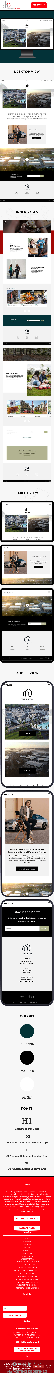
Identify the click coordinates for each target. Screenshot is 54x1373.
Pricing (27, 1247)
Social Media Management (27, 1276)
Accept (39, 1366)
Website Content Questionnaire (27, 1271)
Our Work (27, 1244)
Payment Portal (27, 1259)
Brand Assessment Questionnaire (27, 1262)
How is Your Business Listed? (27, 1282)
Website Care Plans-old (27, 1285)
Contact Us (27, 1253)
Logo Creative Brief (27, 1265)
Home (27, 1239)
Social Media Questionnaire (27, 1279)
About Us (27, 1250)
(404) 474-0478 (33, 1342)
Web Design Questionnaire (27, 1268)
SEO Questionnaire (27, 1273)
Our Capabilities (27, 1242)
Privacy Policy (27, 1256)
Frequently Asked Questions (27, 1288)
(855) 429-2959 (32, 1328)
